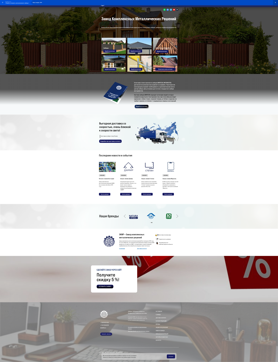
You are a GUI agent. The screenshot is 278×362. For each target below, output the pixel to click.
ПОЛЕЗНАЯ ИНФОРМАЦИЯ (162, 334)
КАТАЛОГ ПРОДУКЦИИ (161, 321)
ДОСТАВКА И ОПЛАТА (161, 318)
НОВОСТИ (158, 330)
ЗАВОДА (163, 330)
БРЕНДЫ (158, 324)
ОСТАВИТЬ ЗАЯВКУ (105, 286)
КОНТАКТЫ (158, 340)
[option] (151, 216)
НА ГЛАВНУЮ (159, 311)
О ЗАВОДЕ (158, 314)
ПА (156, 337)
